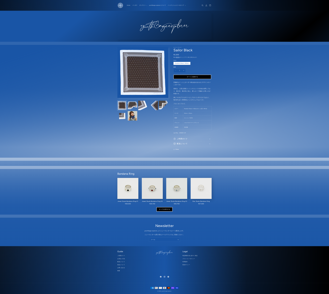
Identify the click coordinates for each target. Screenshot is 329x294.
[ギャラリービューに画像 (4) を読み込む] (153, 105)
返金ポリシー (186, 264)
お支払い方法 (121, 258)
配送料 (177, 57)
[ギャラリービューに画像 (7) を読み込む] (132, 116)
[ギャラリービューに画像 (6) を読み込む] (122, 116)
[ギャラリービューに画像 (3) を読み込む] (143, 105)
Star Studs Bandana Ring (201, 201)
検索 (118, 270)
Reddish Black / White (182, 63)
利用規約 (184, 261)
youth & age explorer (167, 291)
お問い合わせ (121, 267)
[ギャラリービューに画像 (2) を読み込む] (132, 105)
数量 (174, 67)
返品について (121, 264)
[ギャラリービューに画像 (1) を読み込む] (122, 105)
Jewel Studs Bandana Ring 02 (152, 201)
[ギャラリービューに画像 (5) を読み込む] (163, 105)
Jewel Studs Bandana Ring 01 (128, 201)
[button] (143, 5)
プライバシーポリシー (188, 258)
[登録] (178, 240)
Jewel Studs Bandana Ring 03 (176, 201)
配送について (121, 261)
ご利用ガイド (121, 255)
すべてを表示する (164, 209)
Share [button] (177, 149)
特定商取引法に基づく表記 (189, 255)
